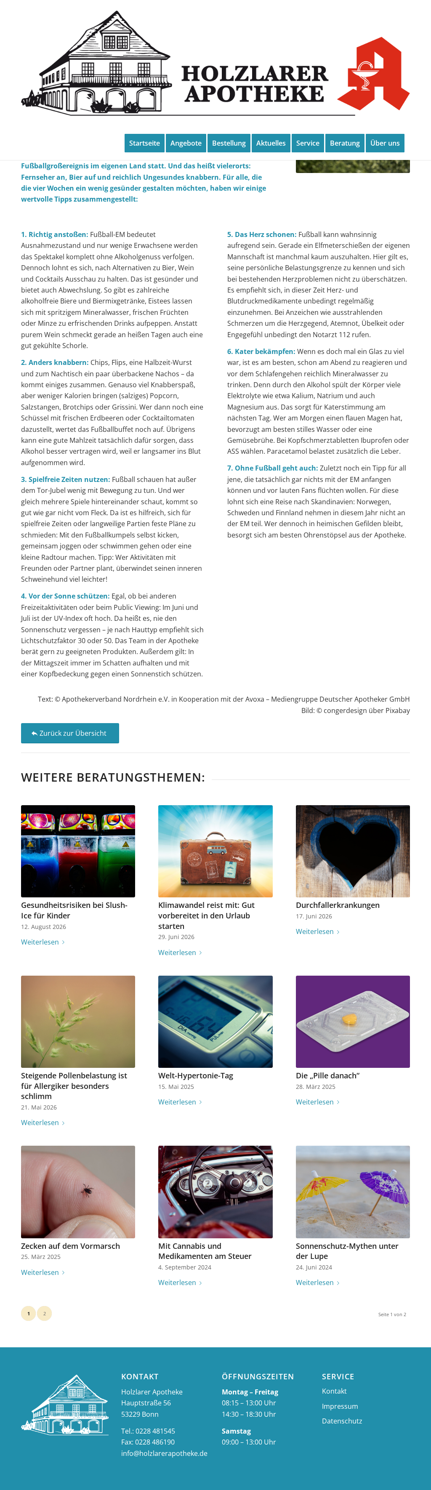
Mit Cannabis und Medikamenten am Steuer (205, 1251)
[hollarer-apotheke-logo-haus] (215, 63)
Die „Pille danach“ (327, 1075)
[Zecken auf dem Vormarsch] (78, 1192)
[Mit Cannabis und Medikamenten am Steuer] (215, 1192)
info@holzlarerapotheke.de (164, 1453)
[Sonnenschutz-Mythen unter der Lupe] (353, 1192)
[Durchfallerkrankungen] (353, 851)
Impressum (340, 1406)
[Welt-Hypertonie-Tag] (215, 1022)
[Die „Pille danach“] (353, 1022)
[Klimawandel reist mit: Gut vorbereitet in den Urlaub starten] (215, 851)
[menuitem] (144, 143)
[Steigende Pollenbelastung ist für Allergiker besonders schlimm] (78, 1022)
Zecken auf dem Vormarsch (70, 1246)
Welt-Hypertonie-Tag (195, 1075)
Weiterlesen (40, 942)
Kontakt (334, 1391)
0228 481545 (155, 1431)
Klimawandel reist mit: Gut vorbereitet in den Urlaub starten (206, 915)
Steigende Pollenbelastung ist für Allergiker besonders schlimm (74, 1085)
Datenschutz (342, 1421)
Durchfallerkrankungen (338, 905)
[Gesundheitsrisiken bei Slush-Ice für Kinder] (78, 851)
